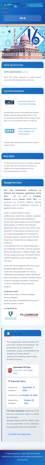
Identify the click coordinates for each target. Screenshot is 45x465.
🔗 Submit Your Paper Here (19, 434)
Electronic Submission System (18, 414)
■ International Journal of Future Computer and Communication (27, 131)
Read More (25, 72)
